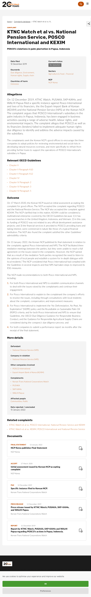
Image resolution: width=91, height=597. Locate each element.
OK (45, 584)
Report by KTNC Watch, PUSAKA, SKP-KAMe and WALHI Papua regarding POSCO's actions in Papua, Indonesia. (39, 530)
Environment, (28, 73)
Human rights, (17, 75)
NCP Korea (53, 83)
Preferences (45, 591)
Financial (70, 74)
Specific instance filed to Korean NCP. (29, 489)
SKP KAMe (17, 389)
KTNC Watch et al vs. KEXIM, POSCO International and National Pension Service (47, 429)
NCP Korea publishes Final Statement (29, 448)
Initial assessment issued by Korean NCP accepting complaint (35, 468)
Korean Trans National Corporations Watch (31, 382)
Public (25, 401)
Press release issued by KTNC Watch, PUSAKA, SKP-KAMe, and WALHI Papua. (40, 508)
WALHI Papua (18, 393)
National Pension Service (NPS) (26, 350)
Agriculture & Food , (56, 74)
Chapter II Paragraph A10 (21, 170)
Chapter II (14, 165)
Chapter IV (14, 178)
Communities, (16, 401)
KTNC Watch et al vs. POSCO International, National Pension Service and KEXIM (47, 425)
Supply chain (28, 75)
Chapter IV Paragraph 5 (20, 191)
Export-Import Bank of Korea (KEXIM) (28, 372)
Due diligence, (17, 73)
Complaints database (22, 22)
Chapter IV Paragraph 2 (20, 182)
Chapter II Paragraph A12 (21, 174)
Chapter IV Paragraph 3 (20, 187)
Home (9, 22)
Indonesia (15, 84)
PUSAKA (16, 385)
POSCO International (21, 369)
